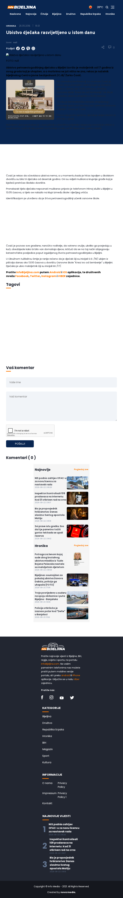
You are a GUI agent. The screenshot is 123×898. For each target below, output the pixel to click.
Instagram (48, 276)
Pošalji (20, 444)
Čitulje (44, 14)
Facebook (22, 276)
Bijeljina (56, 14)
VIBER (62, 276)
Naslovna (15, 14)
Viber (76, 679)
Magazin (47, 749)
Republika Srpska (90, 14)
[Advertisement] (61, 153)
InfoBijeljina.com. (50, 663)
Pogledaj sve (81, 469)
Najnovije (31, 14)
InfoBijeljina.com (27, 272)
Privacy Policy (62, 785)
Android (55, 272)
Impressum (49, 793)
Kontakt (47, 803)
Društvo (71, 14)
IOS (64, 272)
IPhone (76, 675)
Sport (45, 756)
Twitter (35, 276)
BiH (44, 743)
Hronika (110, 14)
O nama (47, 783)
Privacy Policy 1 (62, 795)
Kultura (46, 762)
